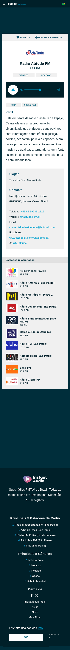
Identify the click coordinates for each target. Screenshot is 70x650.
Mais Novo (35, 617)
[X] (36, 595)
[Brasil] (65, 3)
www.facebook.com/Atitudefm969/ (29, 237)
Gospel (36, 575)
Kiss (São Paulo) (36, 545)
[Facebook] (31, 595)
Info (40, 628)
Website (23, 75)
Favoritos (25, 37)
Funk (13, 105)
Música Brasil (36, 560)
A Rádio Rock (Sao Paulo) (36, 529)
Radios (17, 3)
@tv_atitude (20, 242)
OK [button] (26, 637)
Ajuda (35, 606)
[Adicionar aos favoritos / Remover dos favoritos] (59, 90)
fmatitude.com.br (30, 216)
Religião (36, 570)
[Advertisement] (35, 20)
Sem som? (46, 75)
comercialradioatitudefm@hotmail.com (32, 227)
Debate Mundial (36, 581)
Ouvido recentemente (50, 37)
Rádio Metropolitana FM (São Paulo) (36, 524)
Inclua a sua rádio (35, 601)
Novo (35, 612)
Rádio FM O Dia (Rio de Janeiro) (36, 535)
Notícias (36, 565)
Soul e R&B (30, 105)
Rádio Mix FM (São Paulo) (36, 540)
